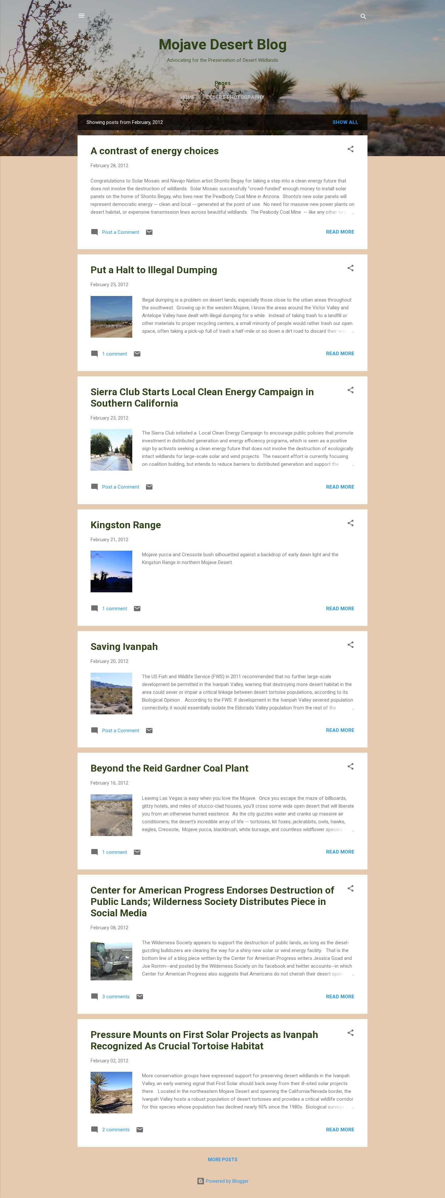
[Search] (363, 18)
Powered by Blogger (227, 1181)
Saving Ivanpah (124, 646)
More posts (222, 1159)
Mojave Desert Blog (223, 44)
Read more (340, 232)
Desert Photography (236, 97)
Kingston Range (126, 525)
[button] (350, 150)
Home (187, 97)
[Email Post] (149, 234)
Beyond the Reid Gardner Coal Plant (170, 768)
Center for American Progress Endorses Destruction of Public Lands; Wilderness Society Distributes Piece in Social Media (213, 901)
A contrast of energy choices (155, 150)
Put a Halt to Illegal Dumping (154, 270)
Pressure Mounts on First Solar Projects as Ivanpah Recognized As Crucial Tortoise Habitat (204, 1040)
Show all (345, 122)
